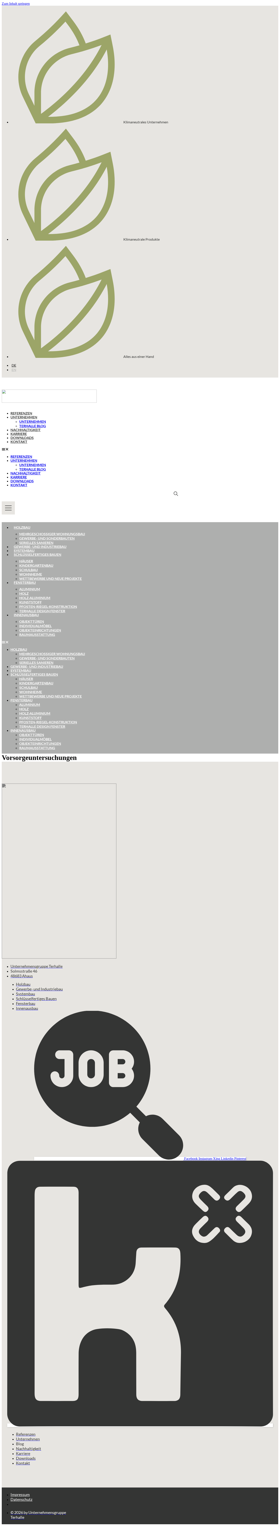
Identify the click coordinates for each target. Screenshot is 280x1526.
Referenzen (21, 413)
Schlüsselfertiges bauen (37, 554)
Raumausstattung (37, 634)
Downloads (22, 438)
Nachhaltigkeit (25, 430)
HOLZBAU (18, 649)
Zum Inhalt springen (16, 3)
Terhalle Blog (32, 426)
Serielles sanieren (36, 543)
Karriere (18, 434)
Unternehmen (23, 417)
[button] (90, 449)
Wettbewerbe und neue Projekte (50, 578)
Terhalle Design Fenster (42, 611)
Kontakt (18, 441)
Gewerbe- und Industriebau (40, 546)
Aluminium (29, 589)
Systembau (24, 550)
